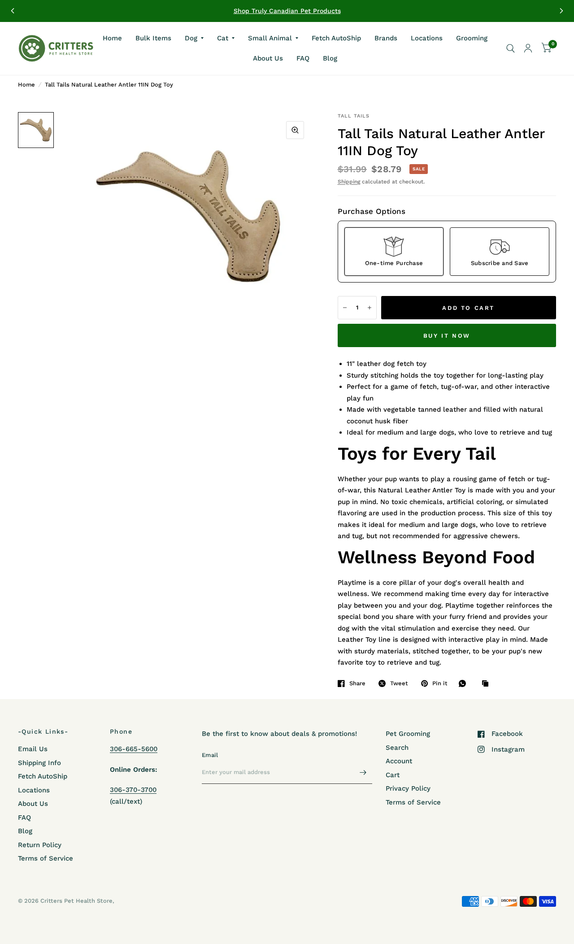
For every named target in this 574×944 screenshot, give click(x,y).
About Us (268, 58)
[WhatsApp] (464, 683)
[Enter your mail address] (363, 772)
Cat (222, 38)
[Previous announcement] (12, 11)
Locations (427, 38)
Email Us (33, 749)
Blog (330, 58)
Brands (385, 38)
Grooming (471, 38)
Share (357, 683)
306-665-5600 (133, 749)
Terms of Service (45, 858)
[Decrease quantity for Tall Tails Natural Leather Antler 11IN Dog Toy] (345, 307)
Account (399, 761)
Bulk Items (153, 38)
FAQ (302, 58)
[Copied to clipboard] (487, 684)
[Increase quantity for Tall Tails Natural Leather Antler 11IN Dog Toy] (369, 307)
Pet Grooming (408, 734)
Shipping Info (39, 763)
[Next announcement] (561, 11)
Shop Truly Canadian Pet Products (287, 10)
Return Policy (39, 845)
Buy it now (446, 335)
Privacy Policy (408, 788)
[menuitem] (112, 38)
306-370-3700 (133, 790)
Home (112, 38)
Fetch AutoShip (336, 38)
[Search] (510, 48)
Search (397, 748)
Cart (393, 775)
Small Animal (270, 38)
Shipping (349, 181)
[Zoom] (295, 130)
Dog (191, 38)
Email (210, 755)
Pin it (440, 683)
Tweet (399, 683)
